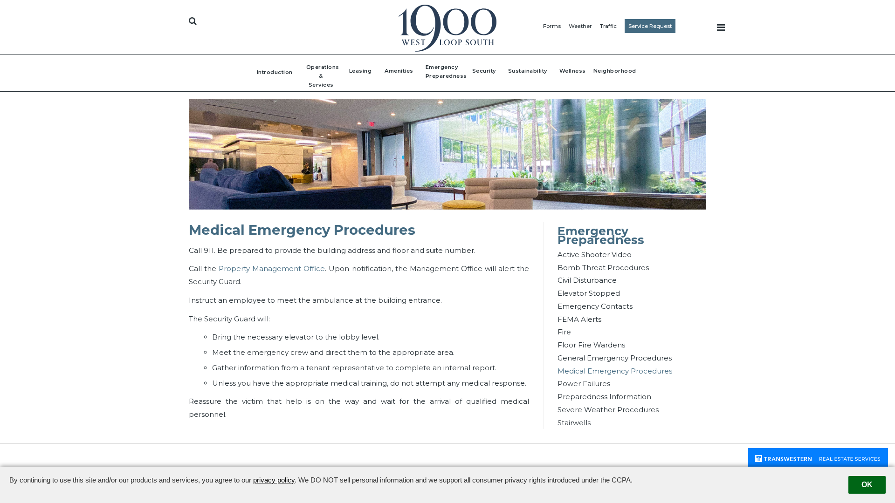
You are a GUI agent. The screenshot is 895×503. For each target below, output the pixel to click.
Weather (580, 26)
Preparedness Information (604, 396)
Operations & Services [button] (321, 76)
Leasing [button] (360, 71)
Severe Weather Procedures (608, 409)
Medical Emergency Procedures (615, 371)
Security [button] (484, 71)
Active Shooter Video (595, 254)
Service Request (650, 26)
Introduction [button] (275, 72)
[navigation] (721, 27)
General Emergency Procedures (615, 357)
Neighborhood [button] (614, 71)
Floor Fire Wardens (591, 344)
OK (867, 485)
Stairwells (574, 422)
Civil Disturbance (587, 280)
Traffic (608, 26)
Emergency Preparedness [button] (440, 71)
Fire (564, 331)
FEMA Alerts (579, 319)
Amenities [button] (399, 71)
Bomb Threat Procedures (603, 267)
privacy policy (274, 480)
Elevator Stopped (589, 293)
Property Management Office (272, 268)
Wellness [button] (572, 71)
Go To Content (223, 10)
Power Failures (584, 383)
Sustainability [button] (527, 71)
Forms (552, 26)
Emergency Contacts (595, 306)
